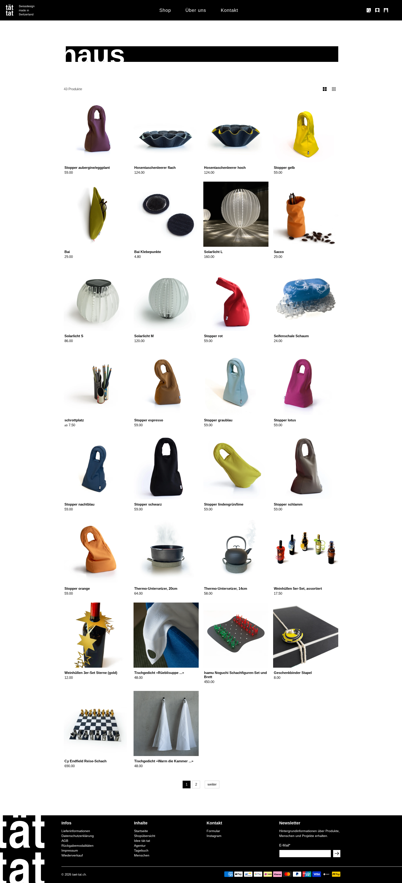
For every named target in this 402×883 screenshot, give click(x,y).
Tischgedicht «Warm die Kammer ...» (163, 761)
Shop (165, 10)
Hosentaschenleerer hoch (225, 168)
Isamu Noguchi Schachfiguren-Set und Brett (235, 675)
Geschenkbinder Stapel (293, 673)
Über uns (195, 10)
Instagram (214, 836)
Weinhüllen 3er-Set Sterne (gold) (90, 673)
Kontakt (229, 10)
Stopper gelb (284, 168)
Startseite (141, 831)
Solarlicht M (144, 336)
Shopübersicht (144, 836)
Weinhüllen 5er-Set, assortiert (298, 588)
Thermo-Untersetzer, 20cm (155, 588)
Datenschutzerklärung (77, 836)
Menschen (141, 855)
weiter (212, 784)
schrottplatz (74, 420)
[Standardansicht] (324, 89)
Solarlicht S (73, 336)
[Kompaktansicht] (333, 89)
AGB (64, 841)
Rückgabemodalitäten (77, 845)
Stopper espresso (148, 420)
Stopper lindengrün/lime (223, 504)
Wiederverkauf (72, 855)
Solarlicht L (213, 252)
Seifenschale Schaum (291, 336)
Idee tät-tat (142, 841)
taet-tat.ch (79, 874)
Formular (213, 831)
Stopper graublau (218, 420)
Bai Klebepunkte (147, 252)
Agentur (140, 845)
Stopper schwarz (148, 504)
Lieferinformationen (75, 831)
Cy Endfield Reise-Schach (85, 761)
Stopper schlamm (288, 504)
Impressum (69, 850)
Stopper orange (77, 588)
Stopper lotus (285, 420)
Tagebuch (141, 850)
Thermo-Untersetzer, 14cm (225, 588)
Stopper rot (213, 336)
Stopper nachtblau (79, 504)
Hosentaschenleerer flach (155, 168)
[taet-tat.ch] (30, 10)
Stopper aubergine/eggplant (87, 168)
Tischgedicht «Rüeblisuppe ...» (159, 673)
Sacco (279, 252)
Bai (67, 252)
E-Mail (284, 845)
